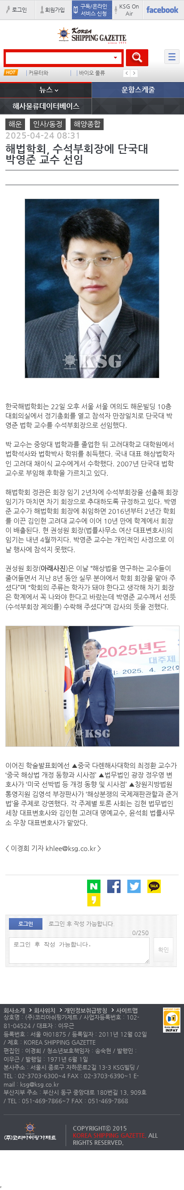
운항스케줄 (138, 89)
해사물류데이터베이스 (46, 106)
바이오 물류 (92, 73)
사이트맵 (127, 1010)
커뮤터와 (38, 73)
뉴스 (46, 89)
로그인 (19, 10)
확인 (163, 949)
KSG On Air (129, 10)
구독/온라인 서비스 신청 (93, 10)
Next (134, 73)
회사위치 (44, 1010)
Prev (127, 73)
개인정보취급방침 (85, 1010)
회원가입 (55, 10)
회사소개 (14, 1010)
